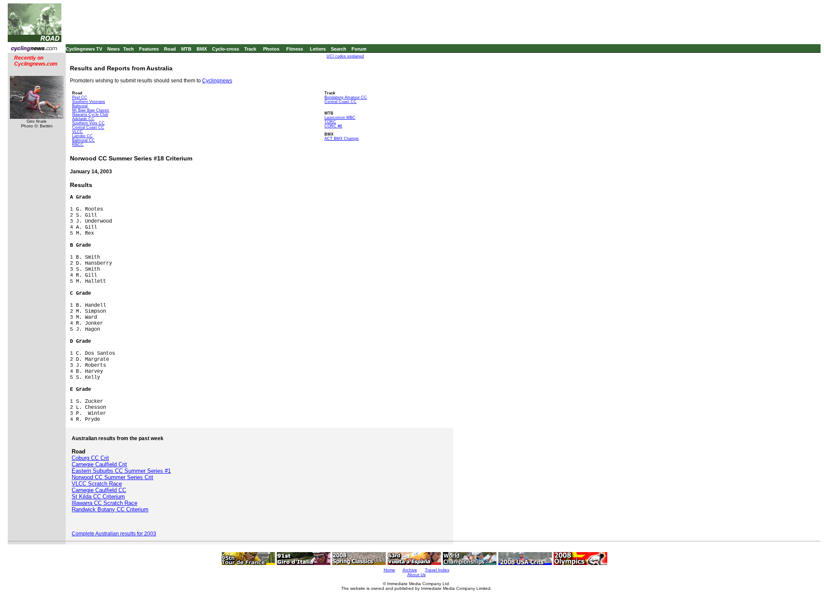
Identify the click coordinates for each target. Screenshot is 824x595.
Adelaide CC (83, 119)
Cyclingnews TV (84, 48)
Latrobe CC (82, 136)
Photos (271, 48)
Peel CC (79, 97)
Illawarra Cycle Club (90, 114)
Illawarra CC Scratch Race (104, 503)
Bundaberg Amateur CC (345, 97)
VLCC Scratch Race (97, 483)
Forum (359, 48)
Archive (410, 570)
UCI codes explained (345, 56)
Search (338, 48)
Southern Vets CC (88, 123)
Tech (128, 48)
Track (250, 48)
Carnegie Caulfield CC (99, 490)
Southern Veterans (88, 102)
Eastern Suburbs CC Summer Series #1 (121, 471)
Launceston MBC (339, 117)
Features (149, 48)
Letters (318, 48)
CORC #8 (333, 126)
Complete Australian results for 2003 (114, 534)
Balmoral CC (83, 140)
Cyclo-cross (225, 48)
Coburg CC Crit (90, 458)
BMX (202, 48)
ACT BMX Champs (341, 138)
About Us (416, 574)
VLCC (77, 132)
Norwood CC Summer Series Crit (112, 477)
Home (389, 570)
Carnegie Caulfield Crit (99, 464)
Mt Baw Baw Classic (90, 110)
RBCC (78, 144)
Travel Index (437, 570)
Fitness (294, 48)
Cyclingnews (217, 81)
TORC (330, 122)
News (113, 48)
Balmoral (80, 106)
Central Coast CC (88, 127)
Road (170, 48)
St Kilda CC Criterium (98, 496)
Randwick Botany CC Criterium (110, 509)
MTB (186, 48)
